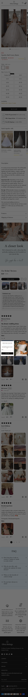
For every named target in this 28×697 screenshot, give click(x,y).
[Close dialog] (26, 342)
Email (2, 349)
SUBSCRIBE (7, 353)
